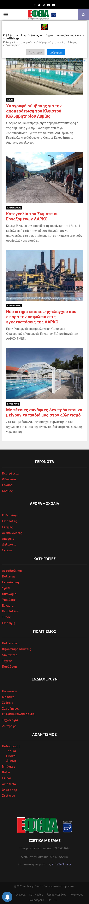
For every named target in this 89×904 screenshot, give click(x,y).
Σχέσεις (7, 702)
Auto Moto (9, 784)
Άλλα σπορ (9, 790)
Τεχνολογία (10, 720)
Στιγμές (7, 527)
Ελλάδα (7, 485)
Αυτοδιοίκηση (12, 570)
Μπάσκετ (8, 766)
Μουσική (8, 697)
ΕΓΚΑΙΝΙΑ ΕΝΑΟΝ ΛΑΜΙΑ (18, 714)
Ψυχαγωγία (10, 655)
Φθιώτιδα (9, 479)
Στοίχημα (8, 795)
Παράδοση (9, 666)
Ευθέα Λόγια (13, 404)
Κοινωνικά (9, 691)
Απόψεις (8, 538)
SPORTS (52, 900)
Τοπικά (11, 751)
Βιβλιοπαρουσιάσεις (16, 649)
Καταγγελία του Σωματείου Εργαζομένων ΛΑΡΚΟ (32, 216)
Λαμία (10, 100)
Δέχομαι (56, 52)
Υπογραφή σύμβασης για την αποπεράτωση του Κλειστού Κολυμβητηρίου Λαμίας (34, 111)
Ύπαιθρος (9, 599)
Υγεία (6, 588)
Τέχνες (7, 661)
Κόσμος (7, 491)
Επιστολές (9, 521)
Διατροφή (9, 726)
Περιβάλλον (10, 611)
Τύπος (6, 617)
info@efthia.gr (61, 864)
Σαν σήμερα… (11, 708)
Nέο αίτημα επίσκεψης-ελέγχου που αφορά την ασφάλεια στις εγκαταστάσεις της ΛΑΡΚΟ (41, 316)
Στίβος (7, 778)
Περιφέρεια (10, 473)
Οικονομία (9, 594)
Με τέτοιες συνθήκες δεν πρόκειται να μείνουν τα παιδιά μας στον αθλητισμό (44, 412)
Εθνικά (11, 756)
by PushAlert (79, 60)
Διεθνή (11, 760)
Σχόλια (7, 550)
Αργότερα (35, 52)
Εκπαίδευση (10, 582)
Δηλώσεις (9, 544)
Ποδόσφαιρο (11, 746)
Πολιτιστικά (10, 643)
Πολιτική (8, 576)
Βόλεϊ (6, 772)
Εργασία (7, 605)
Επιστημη (8, 623)
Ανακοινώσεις (14, 208)
